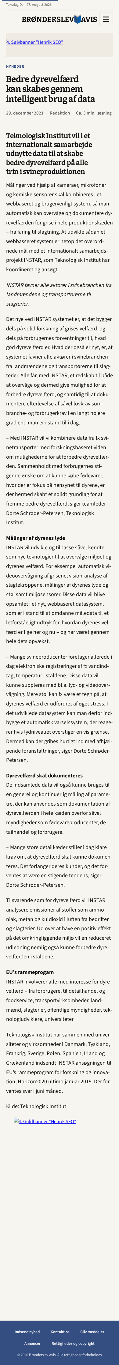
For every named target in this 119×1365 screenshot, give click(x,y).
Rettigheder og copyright (73, 1343)
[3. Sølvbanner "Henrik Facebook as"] (59, 44)
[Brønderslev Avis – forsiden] (59, 19)
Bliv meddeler (92, 1332)
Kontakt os (60, 1332)
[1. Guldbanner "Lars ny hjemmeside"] (59, 1209)
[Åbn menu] (106, 19)
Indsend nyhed (27, 1332)
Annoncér (32, 1343)
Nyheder (15, 66)
